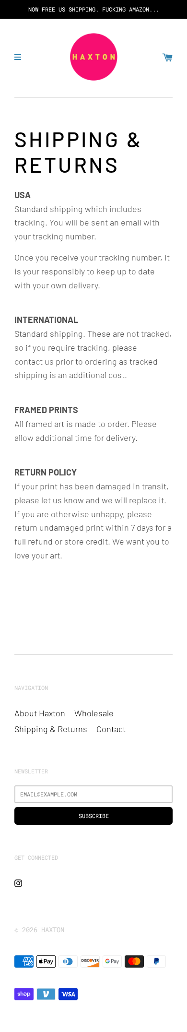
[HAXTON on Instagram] (18, 882)
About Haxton (39, 713)
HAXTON (52, 929)
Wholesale (94, 713)
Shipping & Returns (50, 729)
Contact (111, 729)
